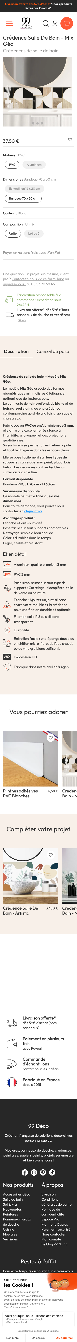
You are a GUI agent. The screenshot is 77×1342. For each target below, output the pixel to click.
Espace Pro (50, 1219)
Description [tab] (16, 351)
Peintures (10, 1214)
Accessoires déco (16, 1194)
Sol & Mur (10, 1204)
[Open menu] (9, 23)
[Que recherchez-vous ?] (45, 23)
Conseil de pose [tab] (53, 351)
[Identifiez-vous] (54, 23)
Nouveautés (12, 1209)
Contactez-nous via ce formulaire (38, 279)
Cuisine (8, 1229)
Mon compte (51, 1239)
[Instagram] (34, 1172)
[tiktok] (52, 1172)
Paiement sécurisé (55, 1229)
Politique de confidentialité (52, 1211)
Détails (22, 320)
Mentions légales (54, 1224)
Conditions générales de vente (56, 1202)
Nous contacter (53, 1234)
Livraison (48, 1194)
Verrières (10, 1239)
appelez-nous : (14, 284)
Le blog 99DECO (54, 1244)
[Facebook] (24, 1172)
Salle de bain (13, 1199)
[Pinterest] (43, 1172)
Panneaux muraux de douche (17, 1221)
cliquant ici (33, 511)
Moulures (10, 1234)
